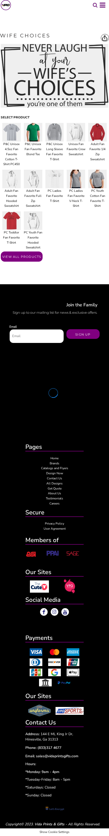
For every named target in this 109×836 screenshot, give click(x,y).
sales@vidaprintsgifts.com (57, 756)
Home (54, 458)
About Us (54, 493)
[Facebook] (44, 612)
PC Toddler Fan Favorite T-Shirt (11, 237)
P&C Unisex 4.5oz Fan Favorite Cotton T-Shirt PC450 (11, 154)
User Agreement (55, 529)
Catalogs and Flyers (54, 468)
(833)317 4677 (49, 747)
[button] (39, 586)
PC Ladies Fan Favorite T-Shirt (54, 196)
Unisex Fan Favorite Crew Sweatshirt (76, 149)
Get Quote (55, 488)
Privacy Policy (54, 524)
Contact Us (54, 478)
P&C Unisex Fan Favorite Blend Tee (33, 149)
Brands (54, 463)
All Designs (54, 483)
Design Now (54, 473)
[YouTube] (65, 612)
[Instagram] (54, 612)
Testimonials (54, 498)
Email (13, 327)
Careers (54, 503)
